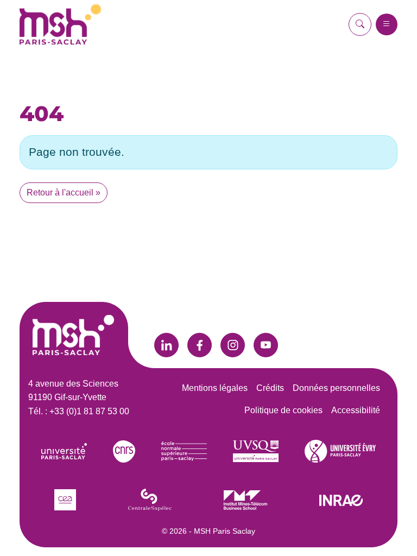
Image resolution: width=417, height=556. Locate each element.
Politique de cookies (283, 410)
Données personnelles (336, 388)
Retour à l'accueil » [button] (63, 192)
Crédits (270, 388)
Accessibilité (355, 410)
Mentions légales (215, 388)
